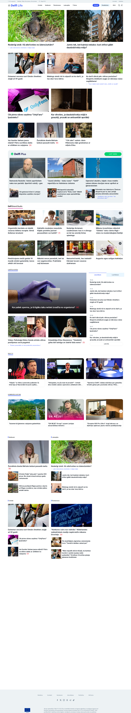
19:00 (91, 280)
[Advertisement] (65, 592)
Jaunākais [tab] (97, 275)
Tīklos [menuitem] (75, 5)
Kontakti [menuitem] (115, 1)
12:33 (91, 315)
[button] (122, 5)
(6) (56, 143)
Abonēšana (70, 695)
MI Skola (91, 695)
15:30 (91, 306)
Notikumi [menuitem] (48, 5)
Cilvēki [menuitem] (40, 5)
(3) (29, 145)
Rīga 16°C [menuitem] (43, 1)
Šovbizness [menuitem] (57, 5)
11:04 (91, 335)
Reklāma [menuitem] (121, 1)
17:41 (91, 289)
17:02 (91, 297)
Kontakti (49, 695)
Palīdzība (81, 695)
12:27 (91, 326)
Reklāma (40, 695)
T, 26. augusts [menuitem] (12, 1)
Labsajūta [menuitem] (67, 5)
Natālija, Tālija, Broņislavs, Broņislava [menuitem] (27, 1)
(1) (59, 233)
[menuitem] (96, 5)
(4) (77, 307)
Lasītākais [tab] (115, 275)
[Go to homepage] (9, 5)
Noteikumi (60, 695)
